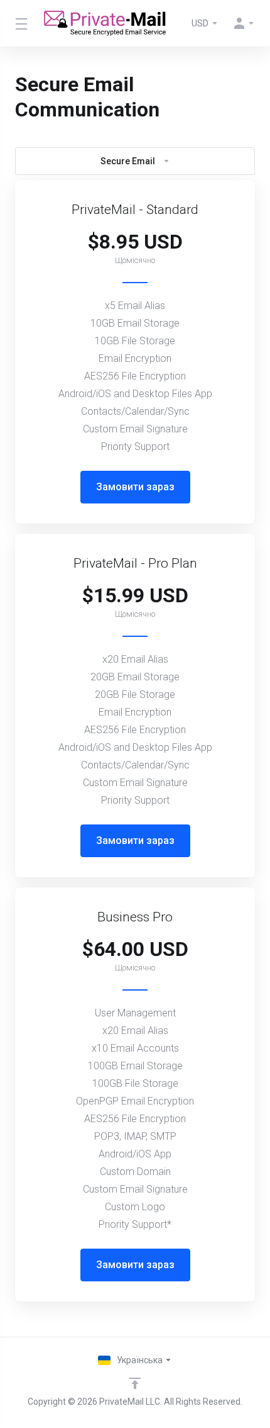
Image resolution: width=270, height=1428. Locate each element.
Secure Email (127, 161)
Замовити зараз (135, 487)
